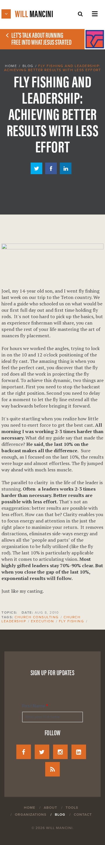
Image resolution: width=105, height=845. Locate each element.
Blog (28, 66)
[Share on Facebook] (51, 172)
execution (42, 621)
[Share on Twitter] (36, 172)
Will (34, 13)
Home (11, 66)
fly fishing (71, 621)
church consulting (37, 617)
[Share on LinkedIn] (65, 172)
